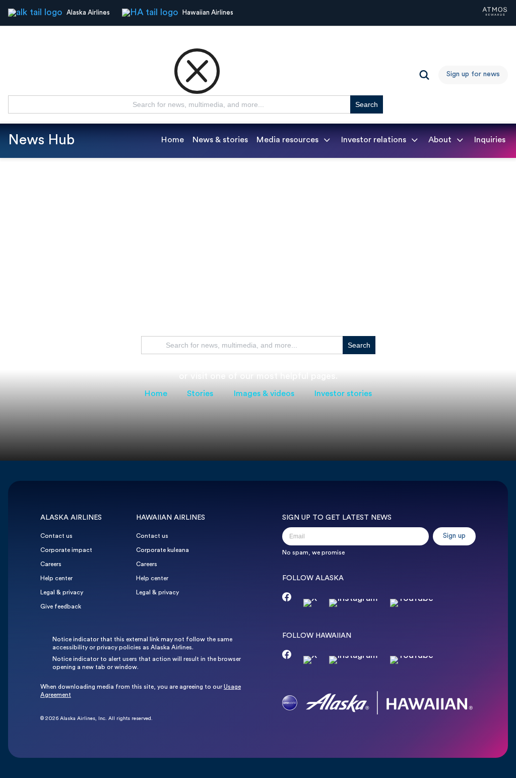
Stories (200, 394)
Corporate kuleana (162, 550)
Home (172, 140)
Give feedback (60, 607)
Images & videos (263, 394)
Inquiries (489, 140)
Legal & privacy (61, 593)
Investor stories (343, 394)
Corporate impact (66, 550)
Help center (56, 579)
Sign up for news (473, 74)
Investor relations (373, 140)
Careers (50, 565)
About (440, 140)
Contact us (56, 536)
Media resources (287, 140)
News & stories (220, 140)
